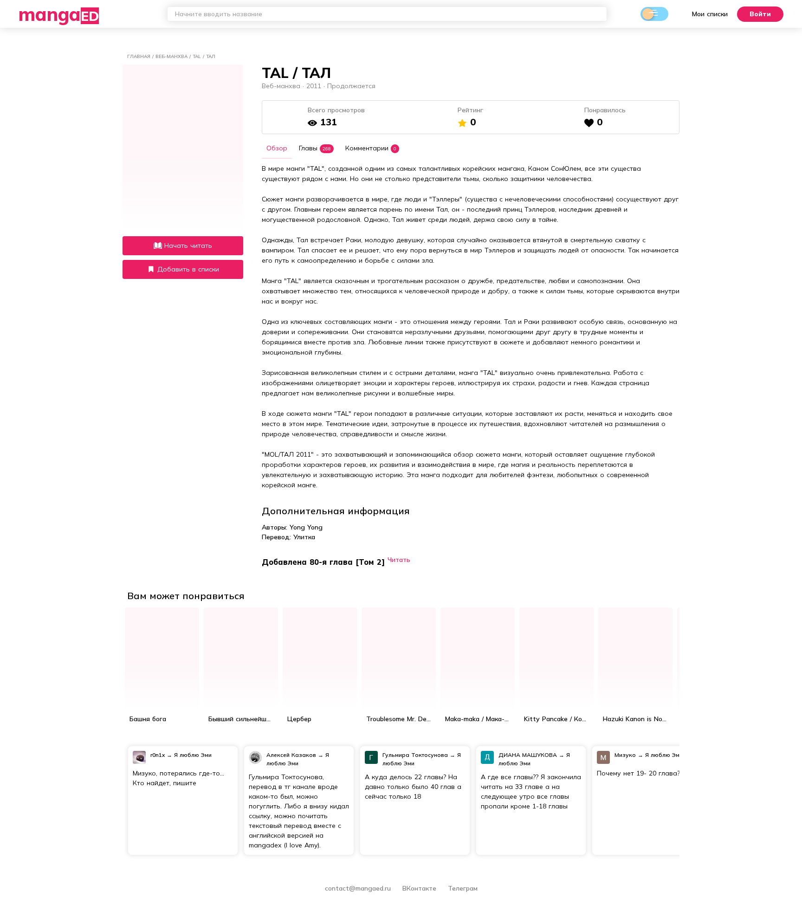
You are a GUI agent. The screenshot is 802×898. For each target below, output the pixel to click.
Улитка (304, 537)
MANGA (59, 14)
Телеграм (463, 888)
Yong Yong (306, 527)
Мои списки (710, 14)
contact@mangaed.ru (358, 888)
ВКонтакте (420, 888)
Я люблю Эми (193, 754)
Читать (399, 559)
